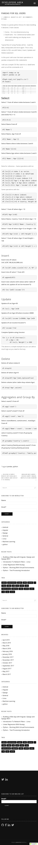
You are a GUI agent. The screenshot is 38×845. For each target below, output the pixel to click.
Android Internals (12, 582)
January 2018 (7, 654)
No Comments (27, 17)
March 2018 (7, 648)
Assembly (30, 582)
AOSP (25, 582)
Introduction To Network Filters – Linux (16, 562)
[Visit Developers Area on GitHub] (2, 825)
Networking (14, 588)
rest (3, 592)
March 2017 (7, 674)
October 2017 (7, 663)
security (12, 592)
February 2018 (8, 651)
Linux (4, 539)
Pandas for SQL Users (13, 13)
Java (17, 585)
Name (3, 500)
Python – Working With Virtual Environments (18, 568)
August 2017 (7, 669)
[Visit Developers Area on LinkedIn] (6, 780)
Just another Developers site (12, 4)
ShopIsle (14, 842)
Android (5, 527)
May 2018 (6, 646)
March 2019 (7, 643)
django (9, 585)
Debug (3, 585)
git (13, 585)
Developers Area (12, 2)
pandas (9, 467)
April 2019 (6, 640)
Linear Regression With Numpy (14, 565)
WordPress (24, 842)
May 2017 (6, 671)
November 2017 (8, 660)
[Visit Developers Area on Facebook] (6, 825)
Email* (3, 507)
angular (19, 582)
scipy (7, 592)
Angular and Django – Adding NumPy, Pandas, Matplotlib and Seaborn (29, 477)
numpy (21, 588)
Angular (5, 530)
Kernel (22, 585)
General (5, 536)
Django (5, 533)
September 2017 (8, 666)
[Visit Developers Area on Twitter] (2, 780)
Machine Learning (9, 542)
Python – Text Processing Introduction (16, 570)
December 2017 (8, 657)
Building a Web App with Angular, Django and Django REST (17, 558)
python (4, 19)
